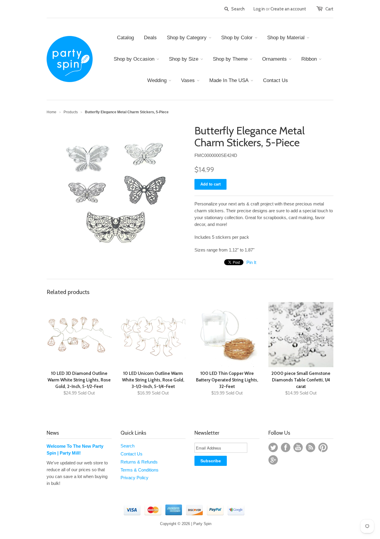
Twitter (273, 447)
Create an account (288, 9)
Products (71, 112)
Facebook (285, 447)
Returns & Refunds (139, 461)
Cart (329, 9)
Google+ (273, 460)
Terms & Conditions (140, 469)
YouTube (298, 447)
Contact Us (131, 453)
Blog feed (310, 447)
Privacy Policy (134, 477)
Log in (259, 9)
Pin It (251, 262)
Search (127, 445)
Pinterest (323, 447)
